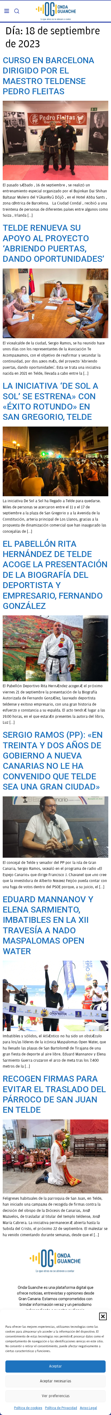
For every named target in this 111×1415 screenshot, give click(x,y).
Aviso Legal (88, 1408)
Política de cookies (28, 1408)
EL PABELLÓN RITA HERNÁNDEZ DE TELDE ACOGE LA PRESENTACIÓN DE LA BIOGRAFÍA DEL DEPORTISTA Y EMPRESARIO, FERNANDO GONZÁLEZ (55, 575)
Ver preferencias (56, 1396)
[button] (103, 1316)
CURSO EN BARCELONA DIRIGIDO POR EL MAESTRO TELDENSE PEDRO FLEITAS (48, 75)
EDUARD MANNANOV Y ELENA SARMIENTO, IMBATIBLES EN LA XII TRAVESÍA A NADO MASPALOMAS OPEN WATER (48, 925)
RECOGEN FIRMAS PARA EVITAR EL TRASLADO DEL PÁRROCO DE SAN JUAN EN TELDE (54, 1094)
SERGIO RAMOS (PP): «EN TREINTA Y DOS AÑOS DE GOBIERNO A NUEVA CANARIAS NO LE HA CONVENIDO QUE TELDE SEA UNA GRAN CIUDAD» (53, 761)
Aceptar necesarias (55, 1381)
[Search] (16, 11)
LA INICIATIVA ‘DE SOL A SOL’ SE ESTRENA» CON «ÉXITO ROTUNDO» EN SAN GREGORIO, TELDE (50, 401)
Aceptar (55, 1366)
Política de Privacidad (61, 1408)
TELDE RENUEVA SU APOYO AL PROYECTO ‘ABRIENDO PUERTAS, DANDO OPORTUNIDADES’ (53, 243)
